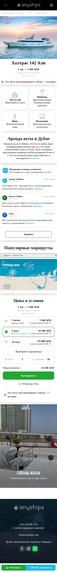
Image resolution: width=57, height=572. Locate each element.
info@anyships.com (29, 534)
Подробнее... (35, 158)
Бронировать (28, 375)
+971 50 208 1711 (28, 524)
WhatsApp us (15, 568)
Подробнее (28, 234)
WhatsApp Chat (30, 383)
